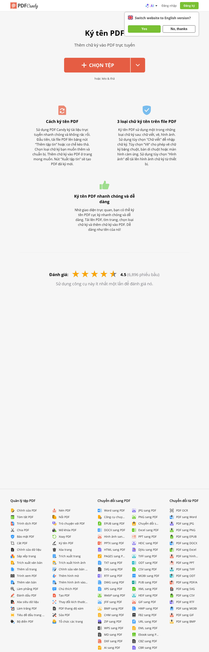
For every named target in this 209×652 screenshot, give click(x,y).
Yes (144, 29)
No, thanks (179, 29)
